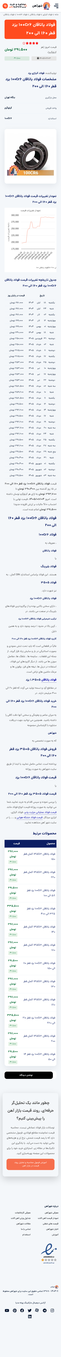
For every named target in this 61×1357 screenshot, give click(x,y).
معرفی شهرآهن (51, 1213)
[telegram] (45, 1310)
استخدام (26, 1235)
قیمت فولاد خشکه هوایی (29, 818)
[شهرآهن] (46, 6)
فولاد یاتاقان (48, 680)
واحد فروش (51, 108)
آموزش (55, 1235)
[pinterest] (16, 1310)
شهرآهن (37, 6)
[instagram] (53, 1310)
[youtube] (8, 1310)
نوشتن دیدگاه (26, 1075)
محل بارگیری (50, 98)
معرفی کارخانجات (23, 1213)
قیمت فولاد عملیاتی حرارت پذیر (40, 812)
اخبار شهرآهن (52, 1229)
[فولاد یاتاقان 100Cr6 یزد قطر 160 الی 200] (30, 156)
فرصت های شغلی (50, 1224)
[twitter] (30, 1310)
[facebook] (23, 1310)
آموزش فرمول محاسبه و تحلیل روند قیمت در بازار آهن (30, 1164)
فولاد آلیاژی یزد (36, 73)
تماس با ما (26, 1229)
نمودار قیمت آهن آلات (48, 1218)
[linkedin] (30, 1316)
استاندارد (52, 118)
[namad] (49, 1253)
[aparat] (38, 1310)
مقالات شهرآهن (23, 1224)
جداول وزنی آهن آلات (21, 1218)
